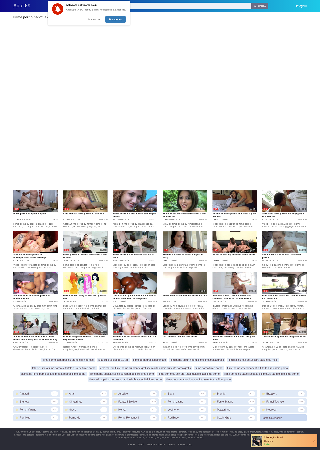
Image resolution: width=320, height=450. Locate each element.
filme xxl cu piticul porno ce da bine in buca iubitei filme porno (125, 379)
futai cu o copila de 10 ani (113, 359)
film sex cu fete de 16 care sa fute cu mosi (253, 359)
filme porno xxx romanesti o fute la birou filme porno (257, 368)
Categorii (301, 6)
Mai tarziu (94, 19)
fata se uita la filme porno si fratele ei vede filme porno (64, 368)
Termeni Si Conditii (156, 444)
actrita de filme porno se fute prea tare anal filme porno (53, 373)
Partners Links (185, 444)
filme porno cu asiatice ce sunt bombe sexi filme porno (122, 373)
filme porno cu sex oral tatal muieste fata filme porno (189, 373)
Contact (171, 444)
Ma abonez (115, 19)
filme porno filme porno (209, 368)
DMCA (141, 444)
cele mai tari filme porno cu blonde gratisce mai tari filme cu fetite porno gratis (145, 368)
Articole (131, 444)
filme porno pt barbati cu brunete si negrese (68, 359)
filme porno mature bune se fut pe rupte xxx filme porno (198, 379)
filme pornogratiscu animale (149, 359)
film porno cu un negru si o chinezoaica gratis (197, 359)
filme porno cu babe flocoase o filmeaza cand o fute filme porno (261, 373)
